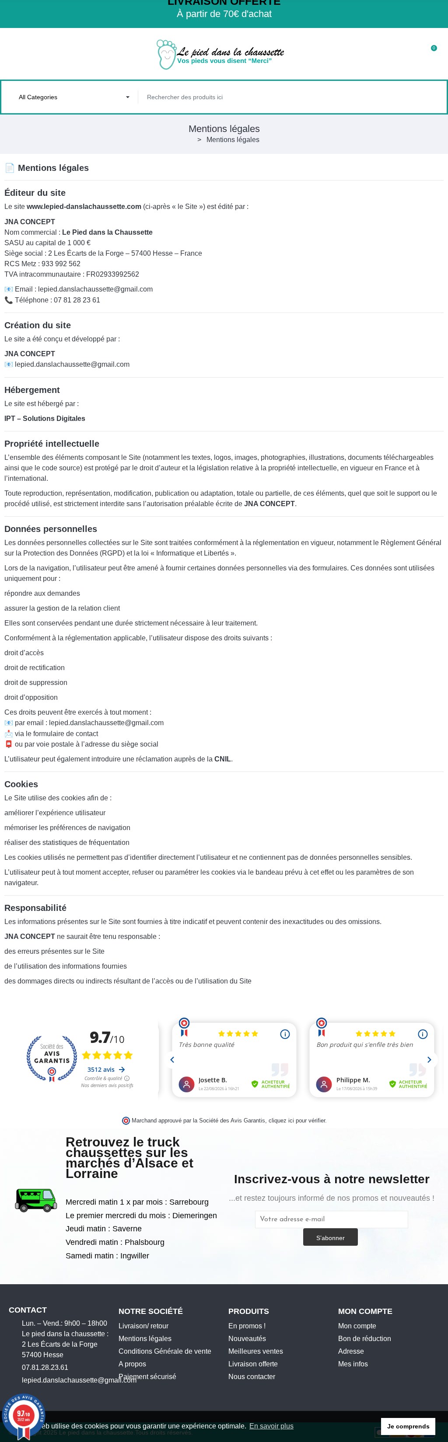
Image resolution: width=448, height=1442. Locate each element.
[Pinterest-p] (52, 1395)
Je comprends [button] (408, 1426)
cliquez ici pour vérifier (297, 1121)
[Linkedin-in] (66, 1395)
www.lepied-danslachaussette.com (84, 206)
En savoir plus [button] (271, 1426)
